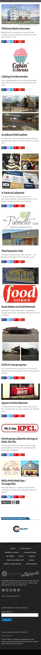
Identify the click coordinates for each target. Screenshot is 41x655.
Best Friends (10, 556)
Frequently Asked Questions (12, 563)
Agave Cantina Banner (14, 402)
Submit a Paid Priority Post (15, 560)
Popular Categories (30, 552)
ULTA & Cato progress (13, 364)
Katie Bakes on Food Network (18, 306)
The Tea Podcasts (25, 548)
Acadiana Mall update (14, 134)
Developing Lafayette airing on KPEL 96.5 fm (19, 440)
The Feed (12, 548)
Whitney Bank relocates (15, 28)
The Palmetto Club (12, 250)
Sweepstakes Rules (31, 563)
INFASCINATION (6, 635)
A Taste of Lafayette (12, 192)
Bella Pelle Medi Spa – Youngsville (13, 482)
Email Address (7, 611)
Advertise (32, 556)
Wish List (21, 556)
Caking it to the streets (14, 76)
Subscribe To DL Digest (12, 552)
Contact (31, 560)
